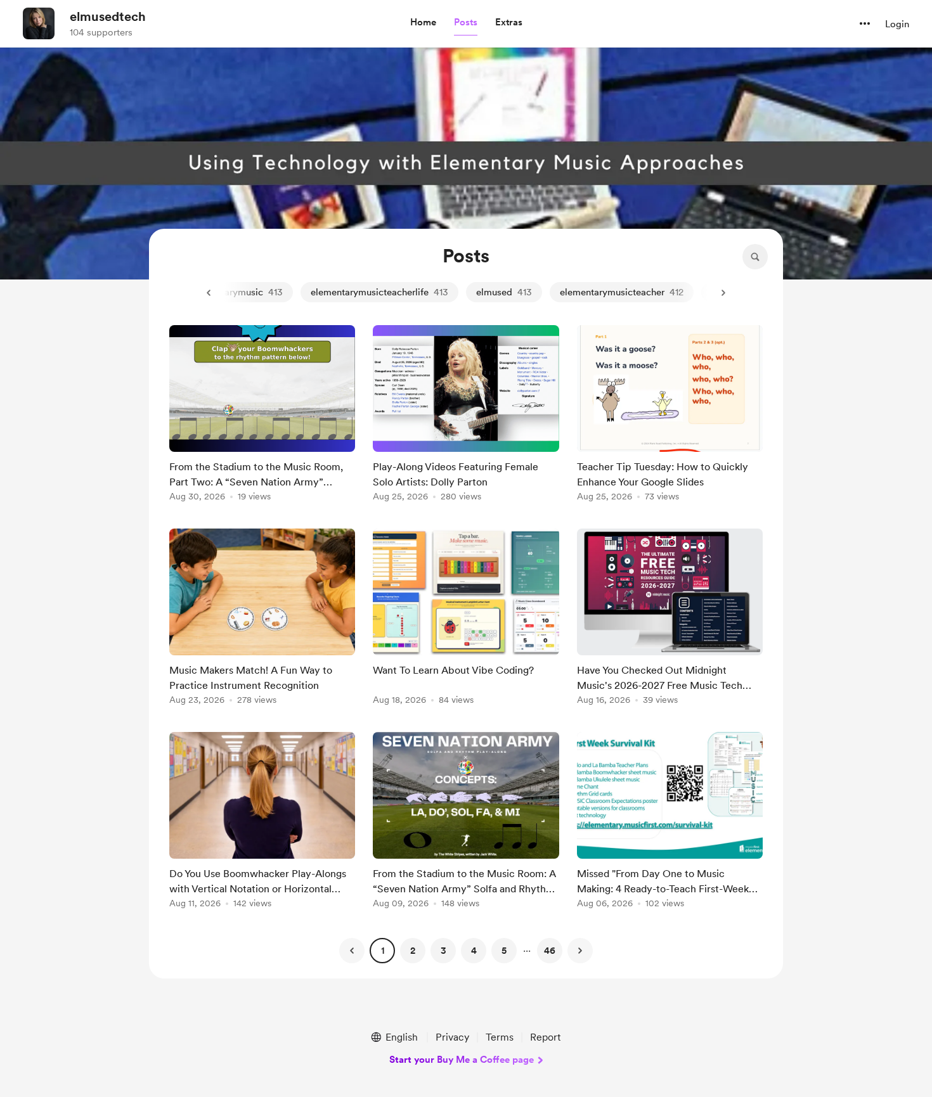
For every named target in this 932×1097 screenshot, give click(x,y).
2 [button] (412, 950)
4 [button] (474, 950)
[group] (262, 415)
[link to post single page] (262, 415)
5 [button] (504, 950)
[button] (423, 23)
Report (545, 1037)
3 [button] (443, 950)
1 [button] (382, 950)
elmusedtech (108, 16)
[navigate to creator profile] (39, 23)
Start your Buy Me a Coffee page (461, 1059)
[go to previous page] (352, 950)
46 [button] (549, 950)
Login (897, 24)
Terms (500, 1037)
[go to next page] (580, 950)
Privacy (452, 1037)
